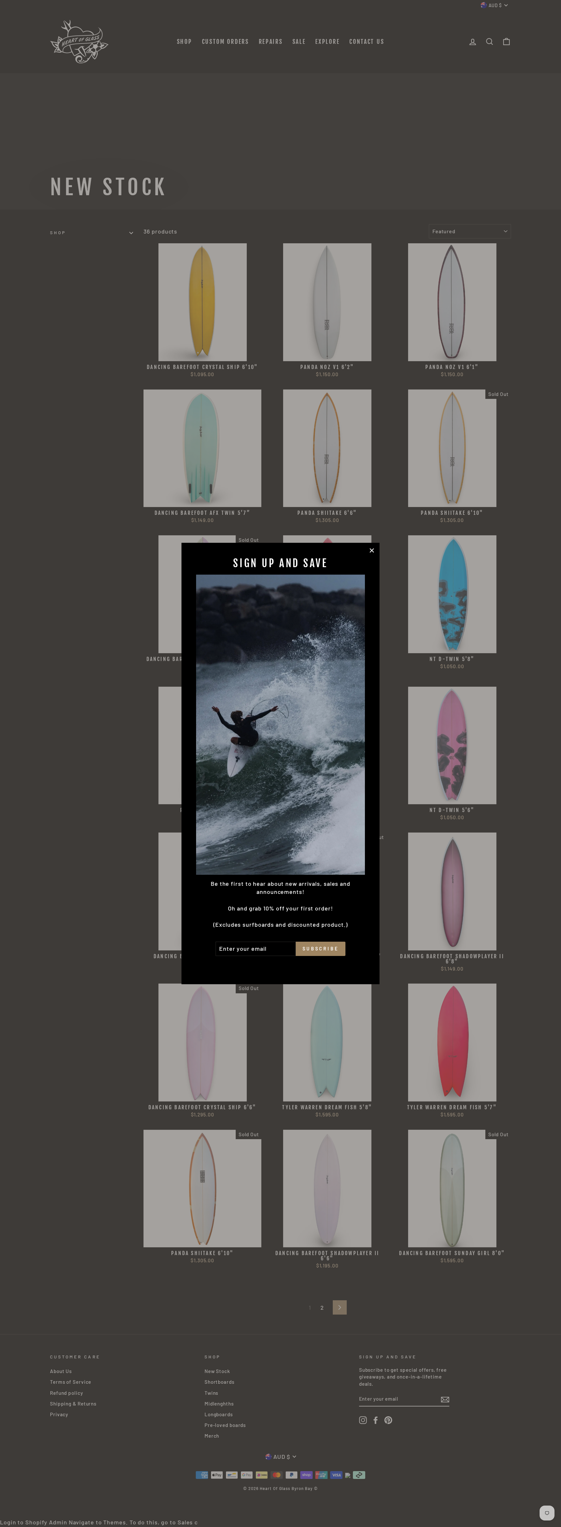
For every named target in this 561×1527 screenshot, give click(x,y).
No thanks (280, 965)
